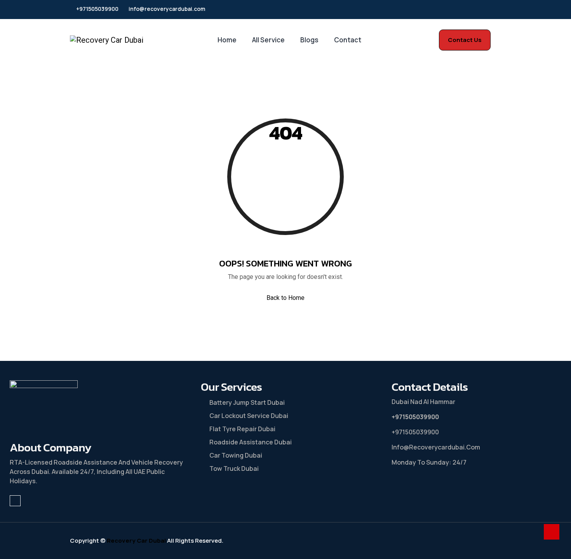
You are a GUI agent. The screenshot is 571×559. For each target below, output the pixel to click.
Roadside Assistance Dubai (250, 442)
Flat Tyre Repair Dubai (242, 429)
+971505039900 (97, 9)
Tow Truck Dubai (234, 468)
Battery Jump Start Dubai (247, 402)
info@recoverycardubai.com (167, 9)
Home (227, 39)
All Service (268, 39)
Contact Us (465, 40)
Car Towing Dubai (235, 455)
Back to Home (285, 297)
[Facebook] (496, 9)
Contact (347, 39)
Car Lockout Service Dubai (248, 415)
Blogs (309, 39)
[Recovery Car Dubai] (106, 40)
